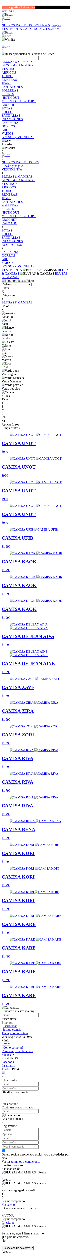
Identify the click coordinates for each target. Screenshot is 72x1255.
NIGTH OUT (10, 97)
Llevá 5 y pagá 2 (50, 25)
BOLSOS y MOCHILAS (18, 137)
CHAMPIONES (12, 119)
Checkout (8, 1222)
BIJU (5, 130)
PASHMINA (10, 122)
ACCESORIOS (49, 29)
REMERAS (9, 79)
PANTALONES (12, 87)
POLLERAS (10, 90)
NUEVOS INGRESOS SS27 (21, 25)
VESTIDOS (9, 69)
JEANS (6, 83)
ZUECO (7, 112)
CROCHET (9, 104)
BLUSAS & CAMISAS (17, 61)
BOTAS (7, 108)
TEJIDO (7, 76)
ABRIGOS (9, 72)
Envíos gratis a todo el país (18, 7)
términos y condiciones (25, 1161)
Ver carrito (8, 1204)
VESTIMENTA (12, 29)
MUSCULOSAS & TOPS (19, 101)
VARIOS (7, 133)
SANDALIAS (11, 115)
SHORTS (8, 94)
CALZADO (31, 29)
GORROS (8, 126)
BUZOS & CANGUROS (18, 65)
